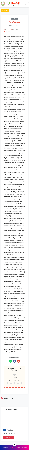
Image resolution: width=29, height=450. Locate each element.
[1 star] (7, 383)
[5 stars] (21, 383)
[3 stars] (14, 383)
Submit (8, 438)
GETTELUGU (14, 447)
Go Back (5, 10)
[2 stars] (11, 383)
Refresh (10, 430)
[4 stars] (18, 383)
